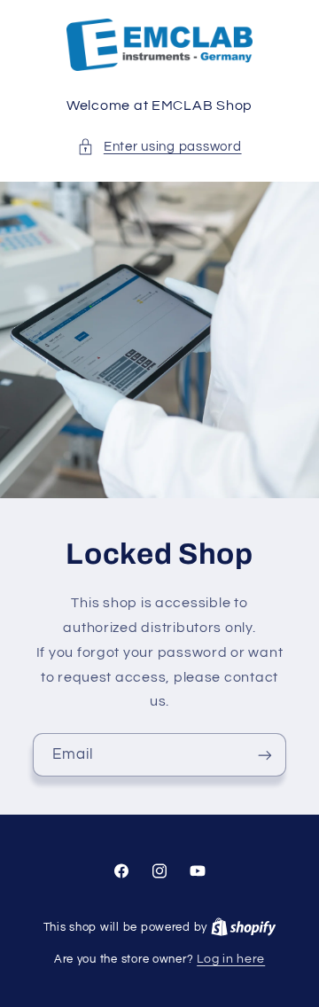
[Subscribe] (265, 755)
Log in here (231, 959)
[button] (159, 147)
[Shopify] (243, 927)
